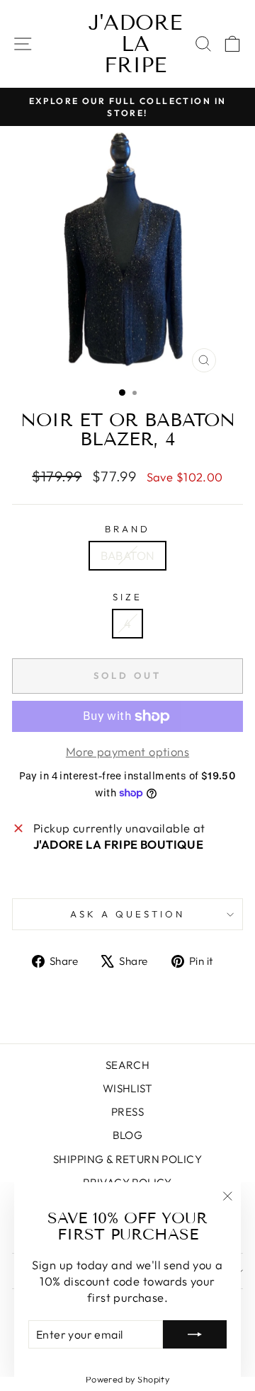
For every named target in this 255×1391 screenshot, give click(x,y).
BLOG (128, 1135)
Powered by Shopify (127, 1379)
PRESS (127, 1111)
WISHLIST (127, 1088)
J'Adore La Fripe (135, 44)
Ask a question (127, 914)
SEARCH (127, 1065)
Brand (127, 528)
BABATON (128, 555)
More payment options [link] (127, 751)
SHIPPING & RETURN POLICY (127, 1159)
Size (127, 596)
